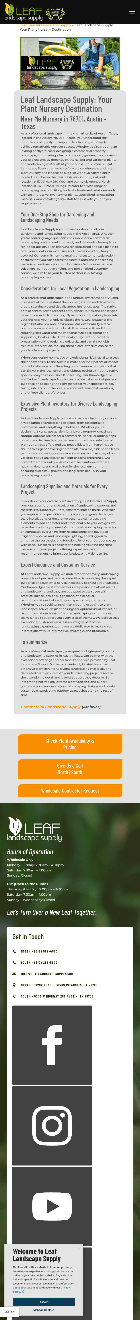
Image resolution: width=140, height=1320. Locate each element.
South (76, 772)
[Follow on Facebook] (52, 1045)
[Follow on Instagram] (52, 1125)
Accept (44, 1301)
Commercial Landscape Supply (45, 25)
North (63, 772)
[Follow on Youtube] (52, 1206)
